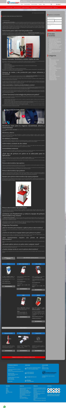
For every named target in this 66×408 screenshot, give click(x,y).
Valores (7, 390)
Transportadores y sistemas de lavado (46, 7)
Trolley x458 (35, 397)
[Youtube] (53, 389)
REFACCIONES (10, 381)
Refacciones (56, 7)
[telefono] (44, 1)
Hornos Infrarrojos (11, 378)
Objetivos (7, 391)
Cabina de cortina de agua (24, 390)
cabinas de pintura (52, 62)
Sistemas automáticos (34, 7)
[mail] (51, 1)
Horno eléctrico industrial (24, 398)
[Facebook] (48, 389)
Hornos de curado (9, 7)
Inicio (22, 4)
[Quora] (53, 392)
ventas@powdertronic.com (56, 1)
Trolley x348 (35, 395)
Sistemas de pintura (53, 78)
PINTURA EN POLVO (11, 367)
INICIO (43, 366)
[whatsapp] (22, 1)
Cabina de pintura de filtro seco (25, 393)
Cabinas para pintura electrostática (25, 392)
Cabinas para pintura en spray (13, 374)
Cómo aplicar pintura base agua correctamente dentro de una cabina (55, 51)
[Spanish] (59, 4)
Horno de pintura (22, 394)
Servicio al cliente (34, 4)
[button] (51, 4)
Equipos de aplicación (25, 7)
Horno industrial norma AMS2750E (39, 393)
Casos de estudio (27, 4)
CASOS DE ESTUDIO (45, 367)
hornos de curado (52, 75)
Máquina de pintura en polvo (54, 76)
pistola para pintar (52, 77)
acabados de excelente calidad (26, 157)
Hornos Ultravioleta (11, 379)
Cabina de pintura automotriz (24, 391)
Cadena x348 (35, 396)
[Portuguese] (58, 4)
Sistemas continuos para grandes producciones (15, 371)
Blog (44, 4)
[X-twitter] (51, 389)
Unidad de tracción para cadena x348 (39, 400)
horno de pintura (52, 71)
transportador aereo (53, 79)
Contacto (40, 4)
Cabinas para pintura (17, 7)
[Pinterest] (59, 392)
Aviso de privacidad (9, 392)
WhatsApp (25, 1)
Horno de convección (53, 70)
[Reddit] (51, 392)
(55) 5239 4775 (47, 1)
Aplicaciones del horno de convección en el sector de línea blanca (55, 48)
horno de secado (52, 72)
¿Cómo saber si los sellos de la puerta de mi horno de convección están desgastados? (55, 40)
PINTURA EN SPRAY (11, 373)
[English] (56, 4)
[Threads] (56, 392)
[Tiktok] (48, 392)
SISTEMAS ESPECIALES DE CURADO (13, 377)
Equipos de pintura (52, 69)
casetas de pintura (52, 66)
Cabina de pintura (52, 61)
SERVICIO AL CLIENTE (45, 368)
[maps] (31, 1)
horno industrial (52, 73)
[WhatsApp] (26, 381)
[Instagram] (56, 389)
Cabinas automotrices (11, 375)
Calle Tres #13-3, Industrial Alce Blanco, (37, 1)
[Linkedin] (59, 389)
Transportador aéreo (36, 394)
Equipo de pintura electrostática (55, 68)
